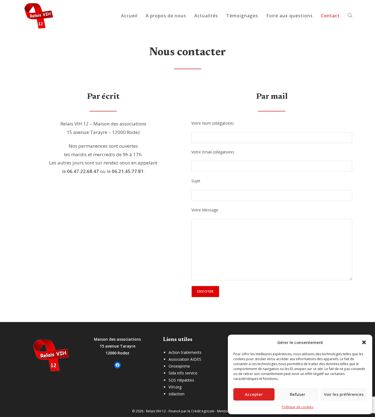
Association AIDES (185, 359)
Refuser (297, 394)
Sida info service (183, 373)
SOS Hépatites (181, 380)
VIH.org (175, 387)
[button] (364, 342)
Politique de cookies (297, 407)
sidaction (176, 393)
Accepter (254, 394)
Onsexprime (179, 366)
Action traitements (185, 352)
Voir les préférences (344, 394)
